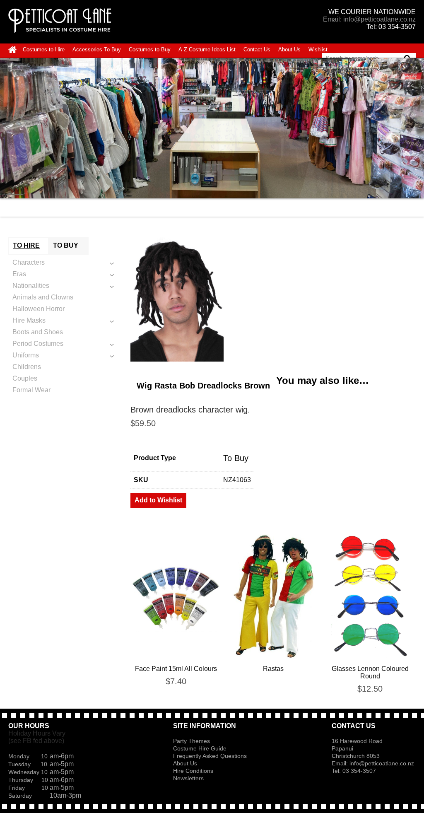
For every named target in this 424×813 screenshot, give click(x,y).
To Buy (235, 458)
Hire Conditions (193, 770)
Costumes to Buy (150, 49)
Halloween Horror (38, 308)
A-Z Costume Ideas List (207, 49)
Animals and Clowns (42, 297)
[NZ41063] (273, 299)
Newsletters (188, 778)
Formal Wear (31, 389)
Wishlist (318, 49)
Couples (24, 378)
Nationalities (30, 285)
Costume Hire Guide (199, 748)
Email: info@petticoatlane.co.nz (369, 19)
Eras (19, 273)
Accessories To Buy (96, 49)
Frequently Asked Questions (210, 756)
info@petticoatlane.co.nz (382, 763)
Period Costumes (37, 343)
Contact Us (256, 49)
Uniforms (25, 355)
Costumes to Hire (44, 49)
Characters (28, 262)
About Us (289, 49)
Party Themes (191, 741)
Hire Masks (29, 320)
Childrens (26, 366)
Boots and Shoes (37, 331)
